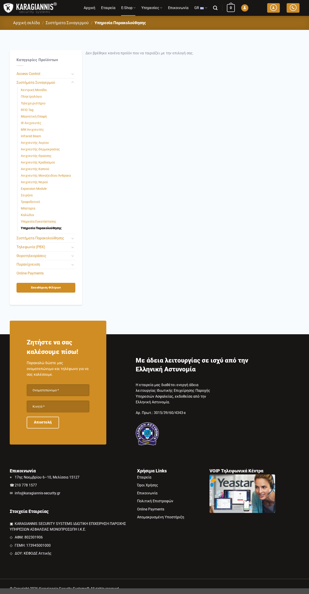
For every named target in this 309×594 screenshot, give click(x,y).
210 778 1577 (26, 485)
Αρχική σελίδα (26, 22)
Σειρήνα (27, 195)
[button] (231, 8)
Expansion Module (34, 189)
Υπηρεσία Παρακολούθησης (41, 228)
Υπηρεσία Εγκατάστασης (38, 222)
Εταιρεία (108, 8)
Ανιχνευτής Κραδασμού (38, 162)
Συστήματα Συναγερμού (67, 22)
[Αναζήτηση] (215, 8)
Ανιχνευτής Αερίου (35, 143)
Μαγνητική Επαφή (34, 116)
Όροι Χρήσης (147, 485)
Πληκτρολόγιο (31, 97)
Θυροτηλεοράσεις (31, 256)
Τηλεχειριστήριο (33, 103)
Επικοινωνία (178, 8)
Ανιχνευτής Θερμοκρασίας (40, 149)
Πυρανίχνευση (28, 264)
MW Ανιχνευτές (32, 130)
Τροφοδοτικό (30, 202)
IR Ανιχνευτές (31, 123)
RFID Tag (27, 110)
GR (196, 8)
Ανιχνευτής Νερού (34, 182)
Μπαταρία (28, 208)
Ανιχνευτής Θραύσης (36, 156)
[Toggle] (72, 74)
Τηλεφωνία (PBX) (31, 247)
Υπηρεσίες (150, 8)
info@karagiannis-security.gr (37, 493)
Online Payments (30, 273)
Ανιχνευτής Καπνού (35, 169)
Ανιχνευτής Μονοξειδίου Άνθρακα (46, 176)
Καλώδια (27, 215)
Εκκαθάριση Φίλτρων (46, 287)
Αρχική (89, 8)
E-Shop (127, 8)
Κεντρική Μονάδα (34, 90)
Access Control (28, 74)
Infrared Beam (31, 136)
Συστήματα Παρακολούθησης (40, 238)
